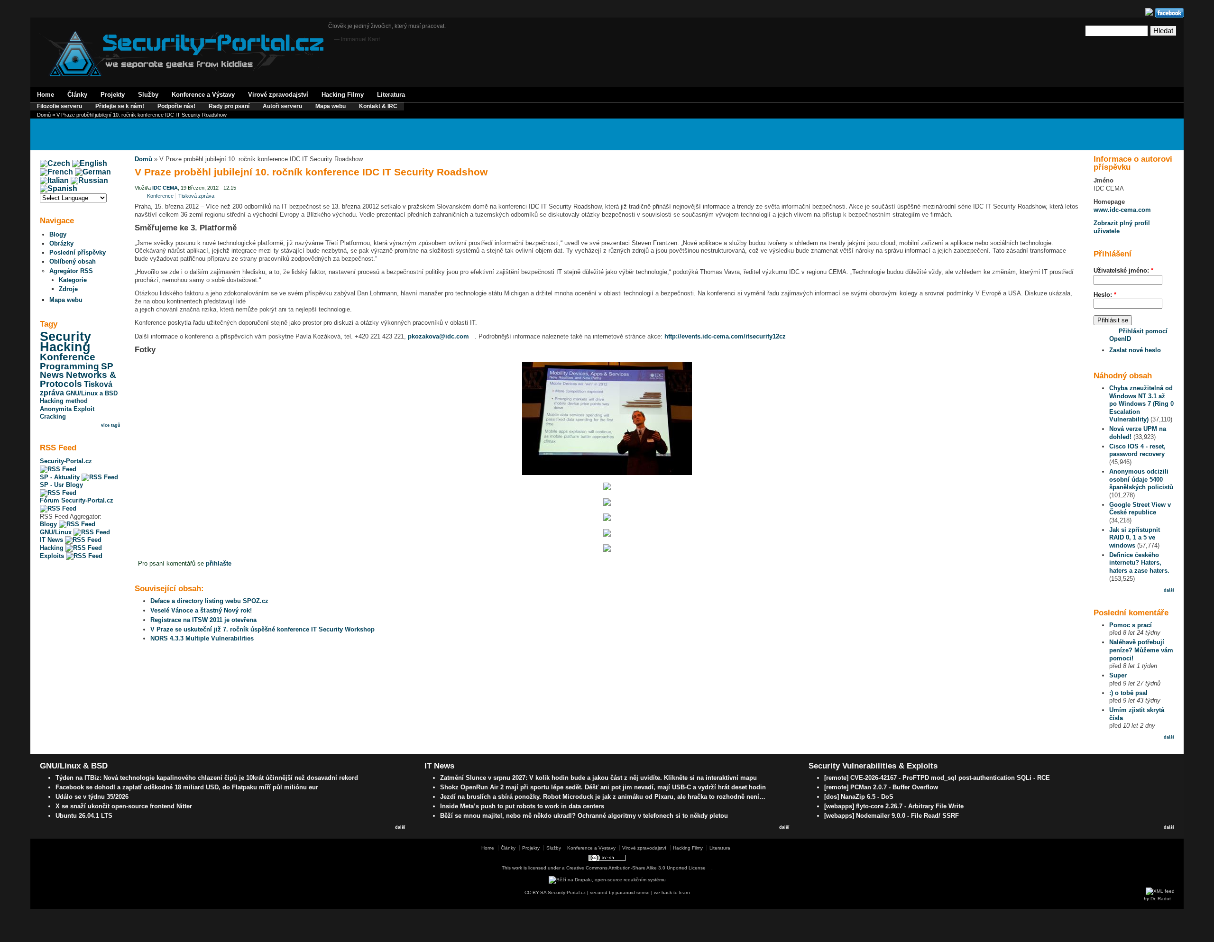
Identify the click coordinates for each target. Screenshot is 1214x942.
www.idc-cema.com (1122, 209)
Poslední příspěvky (77, 252)
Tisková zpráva (196, 196)
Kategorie (73, 280)
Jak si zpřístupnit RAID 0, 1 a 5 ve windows (1134, 537)
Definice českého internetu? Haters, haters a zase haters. (1139, 562)
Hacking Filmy (343, 94)
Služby (148, 94)
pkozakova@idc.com (438, 336)
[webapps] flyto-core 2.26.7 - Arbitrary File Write (894, 806)
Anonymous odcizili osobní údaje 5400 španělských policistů (1141, 479)
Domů (44, 115)
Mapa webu (330, 106)
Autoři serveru (282, 106)
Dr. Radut (1160, 898)
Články (77, 94)
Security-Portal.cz (66, 461)
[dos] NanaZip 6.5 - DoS (858, 796)
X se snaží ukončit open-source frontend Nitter (123, 806)
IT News (52, 539)
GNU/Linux (57, 532)
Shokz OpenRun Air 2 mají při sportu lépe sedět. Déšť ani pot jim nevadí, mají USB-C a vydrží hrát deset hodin (603, 787)
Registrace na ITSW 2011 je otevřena (203, 619)
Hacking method (64, 400)
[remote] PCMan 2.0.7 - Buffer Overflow (881, 787)
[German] (93, 171)
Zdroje (68, 289)
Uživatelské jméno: (1123, 270)
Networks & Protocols (78, 379)
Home (45, 94)
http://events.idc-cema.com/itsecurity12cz (725, 336)
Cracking (53, 416)
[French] (56, 171)
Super (1118, 675)
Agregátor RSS (71, 270)
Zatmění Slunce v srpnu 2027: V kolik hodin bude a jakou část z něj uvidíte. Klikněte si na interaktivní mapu (598, 777)
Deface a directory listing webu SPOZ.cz (209, 600)
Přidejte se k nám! (119, 106)
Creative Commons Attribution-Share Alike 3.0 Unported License (636, 867)
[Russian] (89, 180)
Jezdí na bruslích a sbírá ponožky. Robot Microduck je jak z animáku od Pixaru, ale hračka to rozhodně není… (602, 796)
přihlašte (218, 563)
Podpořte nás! (176, 106)
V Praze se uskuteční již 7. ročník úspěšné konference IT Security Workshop (262, 629)
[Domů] (181, 74)
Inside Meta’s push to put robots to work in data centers (522, 806)
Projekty (113, 94)
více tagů (110, 425)
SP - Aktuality (61, 477)
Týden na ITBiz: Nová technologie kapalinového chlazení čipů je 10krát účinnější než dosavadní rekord (206, 777)
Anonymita (56, 408)
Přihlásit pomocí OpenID (1138, 335)
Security (65, 336)
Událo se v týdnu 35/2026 (92, 796)
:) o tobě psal (1128, 692)
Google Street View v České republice (1140, 508)
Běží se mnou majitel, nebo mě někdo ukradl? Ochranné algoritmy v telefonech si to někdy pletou (584, 815)
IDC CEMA (165, 188)
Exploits (53, 555)
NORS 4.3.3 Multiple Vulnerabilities (202, 638)
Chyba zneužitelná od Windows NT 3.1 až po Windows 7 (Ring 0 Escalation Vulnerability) (1141, 403)
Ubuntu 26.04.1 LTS (83, 815)
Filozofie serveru (59, 106)
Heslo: (1105, 294)
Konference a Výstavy (203, 94)
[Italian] (54, 180)
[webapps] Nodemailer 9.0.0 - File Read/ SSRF (891, 815)
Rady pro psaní (229, 106)
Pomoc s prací (1130, 625)
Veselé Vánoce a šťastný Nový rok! (201, 610)
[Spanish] (58, 188)
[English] (89, 163)
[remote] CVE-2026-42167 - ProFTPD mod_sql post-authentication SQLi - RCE (937, 777)
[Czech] (55, 163)
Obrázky (61, 243)
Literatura (391, 94)
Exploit (84, 408)
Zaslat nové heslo (1135, 350)
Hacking (65, 347)
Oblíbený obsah (72, 261)
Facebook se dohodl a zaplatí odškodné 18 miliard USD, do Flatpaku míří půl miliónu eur (186, 787)
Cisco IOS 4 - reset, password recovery (1137, 450)
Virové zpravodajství (278, 94)
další (1169, 590)
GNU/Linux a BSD (92, 393)
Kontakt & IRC (378, 106)
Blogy (57, 234)
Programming (69, 366)
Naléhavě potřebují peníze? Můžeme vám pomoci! (1141, 650)
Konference (67, 357)
